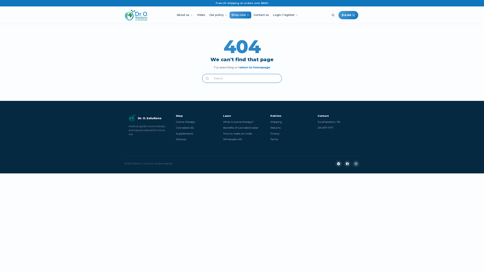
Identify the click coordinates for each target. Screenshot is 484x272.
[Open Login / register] (297, 15)
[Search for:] (244, 78)
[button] (333, 15)
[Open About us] (191, 15)
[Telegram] (338, 164)
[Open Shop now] (248, 15)
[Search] (207, 78)
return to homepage (254, 67)
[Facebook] (347, 164)
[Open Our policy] (226, 15)
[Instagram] (356, 164)
